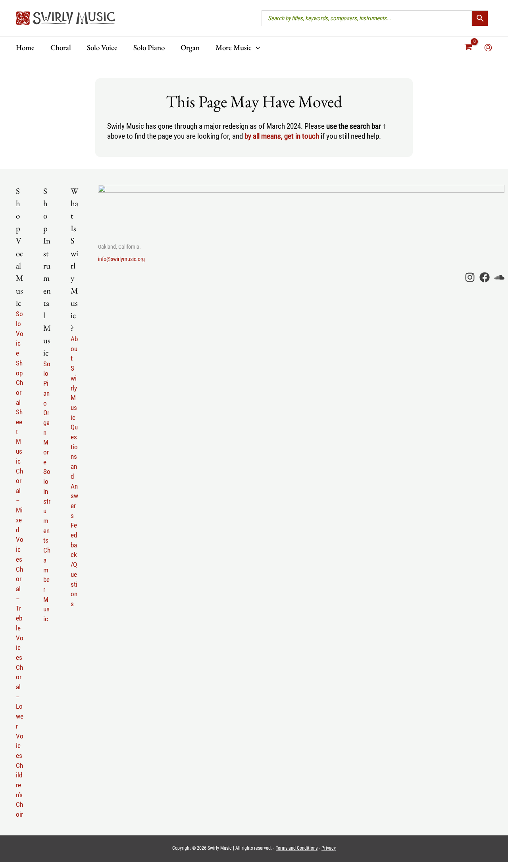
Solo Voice (19, 333)
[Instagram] (470, 277)
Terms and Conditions (297, 848)
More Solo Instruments (46, 491)
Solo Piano (46, 383)
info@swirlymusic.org (121, 259)
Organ (46, 422)
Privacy (328, 848)
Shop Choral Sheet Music (19, 412)
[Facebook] (484, 277)
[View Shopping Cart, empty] (468, 47)
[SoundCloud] (499, 277)
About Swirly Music (74, 378)
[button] (256, 47)
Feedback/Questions (74, 564)
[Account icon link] (488, 48)
